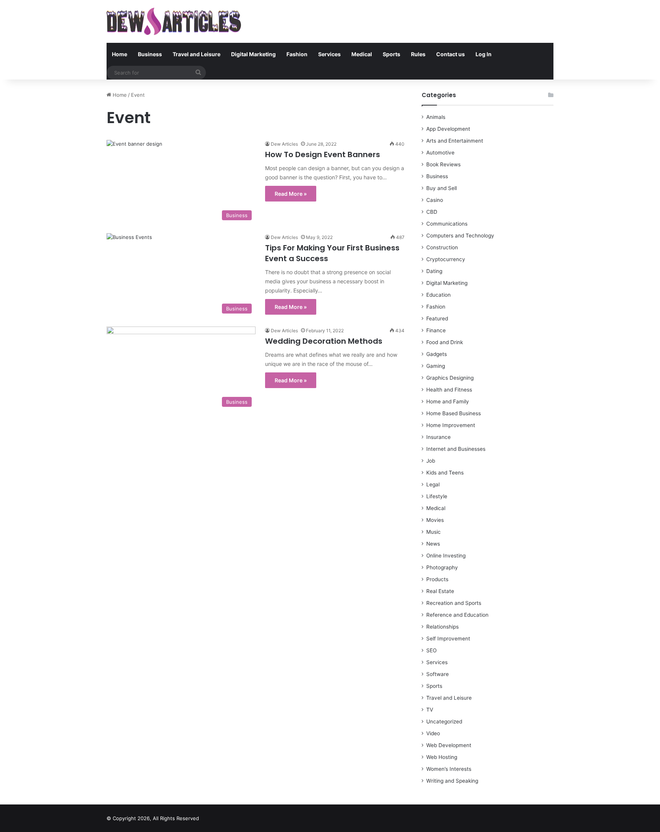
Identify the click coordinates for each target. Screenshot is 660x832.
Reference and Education (457, 615)
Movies (435, 520)
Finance (436, 330)
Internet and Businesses (455, 449)
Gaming (435, 366)
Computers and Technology (460, 235)
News (433, 544)
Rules (418, 54)
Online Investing (446, 555)
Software (437, 674)
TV (429, 710)
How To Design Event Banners (322, 154)
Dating (434, 271)
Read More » (291, 193)
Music (433, 532)
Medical (361, 54)
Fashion (296, 54)
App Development (448, 129)
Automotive (440, 153)
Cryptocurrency (445, 259)
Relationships (442, 627)
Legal (433, 484)
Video (433, 733)
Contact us (450, 54)
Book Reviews (443, 164)
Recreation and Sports (453, 603)
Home (119, 54)
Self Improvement (448, 638)
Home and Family (447, 401)
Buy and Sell (441, 188)
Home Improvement (450, 425)
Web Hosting (441, 757)
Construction (442, 247)
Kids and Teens (445, 473)
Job (430, 461)
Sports (391, 54)
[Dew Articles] (174, 21)
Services (329, 54)
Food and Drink (444, 342)
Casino (434, 200)
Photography (442, 567)
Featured (437, 318)
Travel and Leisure (196, 54)
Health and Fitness (449, 390)
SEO (431, 650)
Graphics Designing (450, 378)
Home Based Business (453, 413)
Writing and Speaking (452, 781)
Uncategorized (444, 721)
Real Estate (440, 591)
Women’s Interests (448, 769)
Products (437, 579)
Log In (484, 54)
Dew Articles (284, 144)
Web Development (448, 745)
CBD (431, 212)
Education (438, 295)
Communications (446, 224)
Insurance (438, 437)
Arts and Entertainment (454, 141)
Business (150, 54)
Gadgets (436, 354)
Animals (435, 117)
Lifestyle (436, 496)
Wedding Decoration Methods (323, 341)
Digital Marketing (253, 54)
